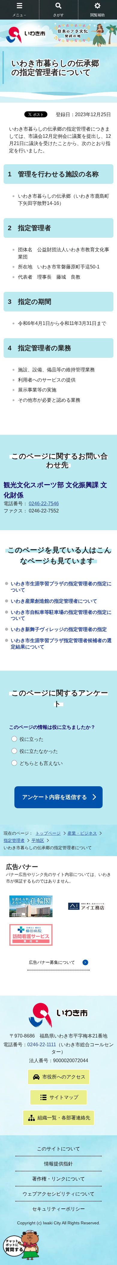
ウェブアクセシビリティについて (58, 1193)
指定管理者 (14, 840)
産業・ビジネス (82, 833)
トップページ (48, 833)
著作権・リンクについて (58, 1178)
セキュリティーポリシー (58, 1208)
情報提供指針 (58, 1163)
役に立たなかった (39, 751)
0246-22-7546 (44, 503)
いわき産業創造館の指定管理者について (54, 601)
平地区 (38, 840)
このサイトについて (58, 1148)
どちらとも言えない (41, 763)
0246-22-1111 (41, 1044)
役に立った (32, 739)
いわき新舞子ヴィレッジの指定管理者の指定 (59, 629)
